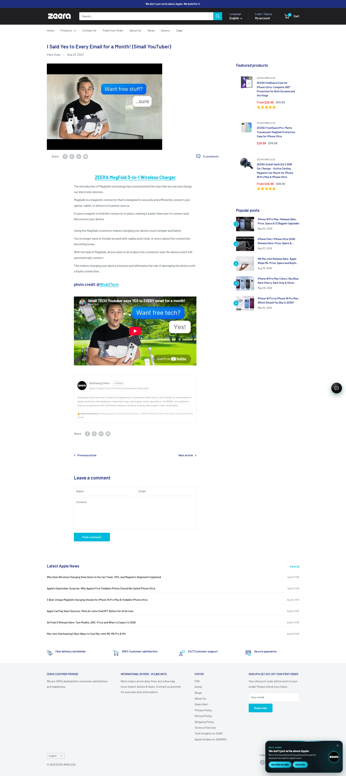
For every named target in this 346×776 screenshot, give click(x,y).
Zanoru (165, 30)
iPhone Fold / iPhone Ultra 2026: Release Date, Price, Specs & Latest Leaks (277, 241)
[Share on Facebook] (65, 156)
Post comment (92, 537)
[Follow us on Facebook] (262, 762)
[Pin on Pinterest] (71, 156)
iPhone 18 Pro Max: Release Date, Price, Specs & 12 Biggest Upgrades (278, 221)
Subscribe (260, 708)
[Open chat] (336, 388)
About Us (135, 30)
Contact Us (89, 30)
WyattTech (109, 284)
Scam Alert (201, 704)
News (151, 30)
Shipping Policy (204, 721)
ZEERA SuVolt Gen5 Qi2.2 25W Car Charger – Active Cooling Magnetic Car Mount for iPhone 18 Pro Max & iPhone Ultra (275, 170)
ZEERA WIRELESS (266, 77)
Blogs (198, 692)
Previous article (86, 455)
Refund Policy (203, 716)
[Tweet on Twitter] (78, 156)
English (52, 755)
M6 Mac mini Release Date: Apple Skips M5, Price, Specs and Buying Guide (278, 261)
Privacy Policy (203, 710)
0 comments (211, 156)
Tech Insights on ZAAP (209, 733)
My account (262, 18)
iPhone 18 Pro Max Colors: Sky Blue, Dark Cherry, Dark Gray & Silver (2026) (278, 281)
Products (66, 30)
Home (50, 30)
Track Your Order (113, 30)
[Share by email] (85, 156)
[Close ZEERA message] (338, 745)
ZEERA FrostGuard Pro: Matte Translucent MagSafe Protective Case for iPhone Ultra (276, 132)
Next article (186, 455)
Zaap (179, 30)
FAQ (197, 681)
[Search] (217, 16)
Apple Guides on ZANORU (211, 739)
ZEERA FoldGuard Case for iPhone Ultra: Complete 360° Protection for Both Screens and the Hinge (276, 89)
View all (295, 566)
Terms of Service (205, 727)
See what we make (280, 764)
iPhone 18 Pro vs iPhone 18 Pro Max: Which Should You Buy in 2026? (278, 300)
